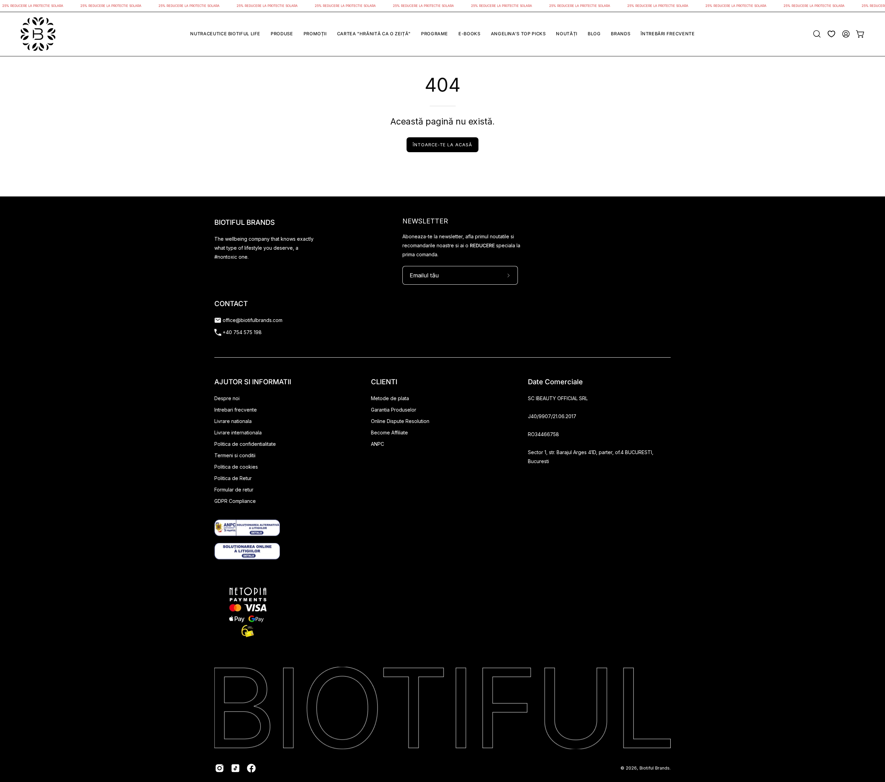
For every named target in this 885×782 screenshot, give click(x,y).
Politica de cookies (236, 467)
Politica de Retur (233, 478)
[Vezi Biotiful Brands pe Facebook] (251, 768)
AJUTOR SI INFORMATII (252, 382)
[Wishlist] (831, 33)
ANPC (377, 444)
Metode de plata (390, 398)
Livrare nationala (233, 421)
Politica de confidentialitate (245, 444)
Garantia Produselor (393, 410)
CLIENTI (384, 382)
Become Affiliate (389, 432)
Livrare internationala (238, 432)
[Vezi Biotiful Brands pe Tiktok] (235, 768)
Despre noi (227, 398)
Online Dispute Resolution (400, 421)
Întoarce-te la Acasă (442, 144)
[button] (225, 34)
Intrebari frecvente (235, 410)
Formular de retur (233, 490)
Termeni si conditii (234, 455)
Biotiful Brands (655, 768)
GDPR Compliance (235, 501)
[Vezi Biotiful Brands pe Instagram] (219, 768)
